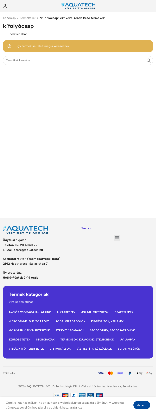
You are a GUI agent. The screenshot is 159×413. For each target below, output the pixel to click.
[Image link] (27, 229)
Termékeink (27, 18)
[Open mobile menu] (151, 6)
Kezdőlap (9, 18)
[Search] (148, 60)
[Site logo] (78, 5)
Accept (141, 405)
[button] (117, 238)
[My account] (5, 6)
